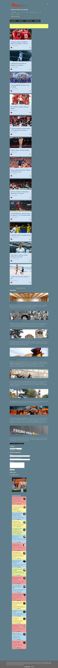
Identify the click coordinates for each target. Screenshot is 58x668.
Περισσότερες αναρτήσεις (20, 288)
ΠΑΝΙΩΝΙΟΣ (13, 14)
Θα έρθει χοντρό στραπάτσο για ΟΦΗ (16, 522)
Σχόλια (27, 12)
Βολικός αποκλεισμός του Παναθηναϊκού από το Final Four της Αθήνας (17, 514)
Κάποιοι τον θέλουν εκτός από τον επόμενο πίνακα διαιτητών (17, 603)
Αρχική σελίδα (13, 20)
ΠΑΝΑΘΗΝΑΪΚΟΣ (13, 12)
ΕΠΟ (24, 12)
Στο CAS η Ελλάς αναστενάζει (16, 618)
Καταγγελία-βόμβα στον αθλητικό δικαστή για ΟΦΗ (17, 587)
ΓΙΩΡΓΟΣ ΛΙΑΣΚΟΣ (32, 12)
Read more (19, 504)
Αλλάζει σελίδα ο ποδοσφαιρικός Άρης (16, 545)
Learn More (27, 666)
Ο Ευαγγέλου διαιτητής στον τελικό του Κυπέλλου (17, 594)
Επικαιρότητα (20, 20)
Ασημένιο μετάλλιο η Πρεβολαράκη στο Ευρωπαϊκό (17, 562)
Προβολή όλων (13, 27)
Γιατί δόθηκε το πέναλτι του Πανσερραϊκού (17, 529)
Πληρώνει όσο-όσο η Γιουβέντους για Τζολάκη (17, 634)
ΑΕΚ (21, 12)
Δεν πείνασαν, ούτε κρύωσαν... (16, 321)
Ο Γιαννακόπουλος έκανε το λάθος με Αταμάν (20, 416)
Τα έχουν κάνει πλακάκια (18, 506)
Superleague (36, 20)
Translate (19, 450)
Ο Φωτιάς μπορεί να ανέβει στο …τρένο (16, 642)
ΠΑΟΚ (18, 12)
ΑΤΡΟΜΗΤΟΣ (18, 14)
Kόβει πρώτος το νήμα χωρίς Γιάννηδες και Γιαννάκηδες (17, 578)
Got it (32, 666)
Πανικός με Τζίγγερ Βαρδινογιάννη (16, 536)
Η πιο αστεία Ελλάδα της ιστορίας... (18, 379)
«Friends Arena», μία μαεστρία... (16, 435)
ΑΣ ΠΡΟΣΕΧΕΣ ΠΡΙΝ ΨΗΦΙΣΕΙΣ (17, 399)
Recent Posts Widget (14, 649)
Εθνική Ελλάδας (29, 20)
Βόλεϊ (37, 12)
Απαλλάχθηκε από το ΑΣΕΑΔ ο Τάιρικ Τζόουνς (17, 553)
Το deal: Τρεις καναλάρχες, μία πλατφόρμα (18, 626)
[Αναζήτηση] (47, 3)
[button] (30, 48)
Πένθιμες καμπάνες (14, 339)
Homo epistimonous (13, 302)
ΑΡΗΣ (40, 12)
